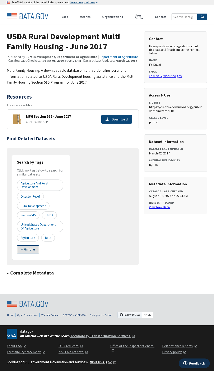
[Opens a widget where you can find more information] (194, 363)
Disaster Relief (30, 196)
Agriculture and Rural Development (34, 185)
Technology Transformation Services (100, 336)
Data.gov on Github (101, 315)
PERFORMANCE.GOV (74, 315)
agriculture (28, 238)
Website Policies (50, 315)
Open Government (27, 315)
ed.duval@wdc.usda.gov (165, 76)
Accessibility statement (24, 352)
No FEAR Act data (71, 352)
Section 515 (28, 215)
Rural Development (33, 206)
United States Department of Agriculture (38, 226)
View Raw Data (159, 207)
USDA (49, 215)
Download (120, 119)
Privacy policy (172, 352)
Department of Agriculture (118, 57)
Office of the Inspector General (132, 346)
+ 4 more (28, 249)
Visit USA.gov (101, 362)
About (10, 315)
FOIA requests (69, 346)
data (48, 238)
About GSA (14, 346)
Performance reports (177, 346)
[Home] (27, 16)
